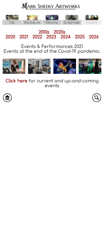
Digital (52, 22)
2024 (66, 37)
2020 (10, 37)
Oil (12, 22)
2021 (23, 37)
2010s (44, 32)
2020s (59, 32)
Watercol (32, 22)
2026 (94, 37)
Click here (16, 81)
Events (91, 22)
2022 (37, 37)
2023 (51, 37)
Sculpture (72, 22)
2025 (80, 37)
